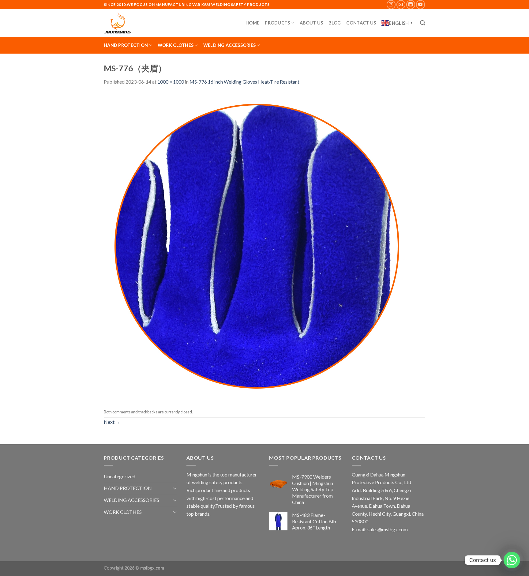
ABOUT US (311, 22)
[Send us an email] (400, 4)
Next (112, 422)
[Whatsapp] (512, 560)
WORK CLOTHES (175, 45)
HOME (252, 22)
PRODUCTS (277, 22)
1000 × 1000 (170, 82)
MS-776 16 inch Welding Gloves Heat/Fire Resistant (244, 82)
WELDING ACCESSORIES (229, 45)
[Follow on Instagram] (391, 4)
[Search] (422, 23)
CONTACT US (361, 22)
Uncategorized (119, 476)
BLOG (334, 22)
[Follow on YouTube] (420, 4)
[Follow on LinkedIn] (410, 4)
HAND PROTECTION (126, 45)
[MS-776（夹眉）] (257, 245)
